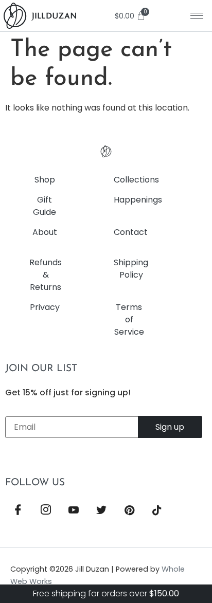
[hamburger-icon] (196, 16)
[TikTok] (157, 511)
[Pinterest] (129, 511)
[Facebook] (18, 511)
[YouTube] (73, 511)
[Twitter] (101, 511)
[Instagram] (46, 511)
